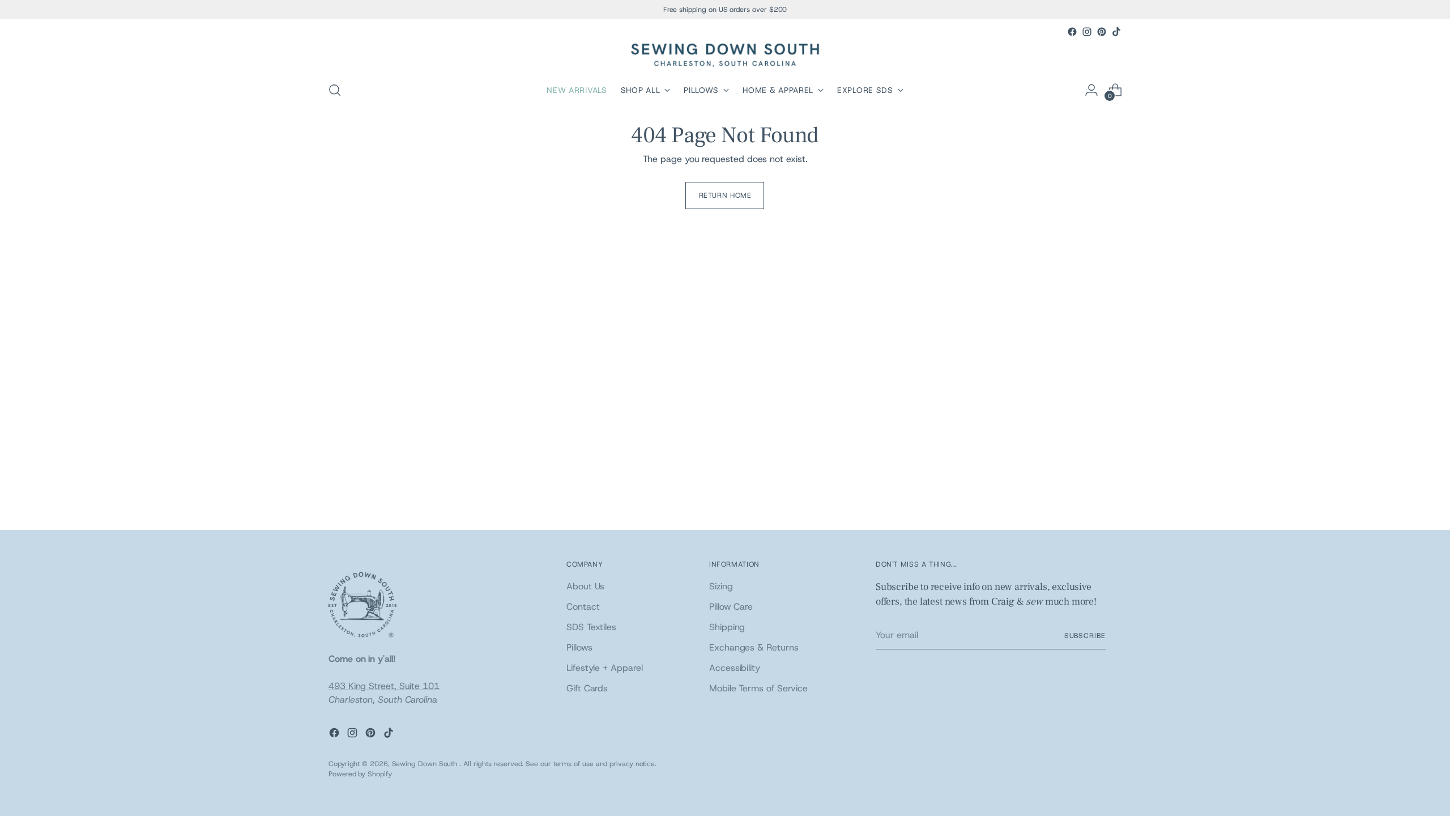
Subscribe (1085, 635)
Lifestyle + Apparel (604, 668)
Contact (582, 607)
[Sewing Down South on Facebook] (1072, 32)
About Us (585, 586)
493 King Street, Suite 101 (384, 686)
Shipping (727, 627)
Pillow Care (731, 607)
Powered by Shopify (360, 774)
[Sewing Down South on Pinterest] (1102, 32)
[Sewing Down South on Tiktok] (1116, 32)
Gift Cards (587, 688)
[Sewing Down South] (725, 55)
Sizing (721, 586)
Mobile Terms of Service (758, 688)
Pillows (579, 647)
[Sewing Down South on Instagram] (1087, 32)
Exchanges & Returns (753, 647)
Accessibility (734, 668)
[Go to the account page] (1091, 90)
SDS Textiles (591, 627)
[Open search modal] (334, 90)
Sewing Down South (426, 763)
